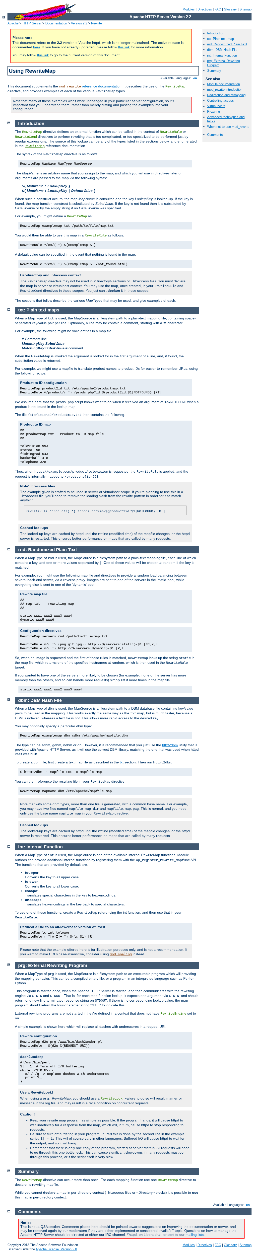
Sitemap (246, 9)
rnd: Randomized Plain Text (227, 44)
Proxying (213, 111)
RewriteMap (175, 86)
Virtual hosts (216, 106)
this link (124, 47)
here (36, 47)
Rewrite (96, 23)
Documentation (56, 23)
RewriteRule (171, 132)
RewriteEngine (173, 1014)
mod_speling (121, 954)
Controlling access (220, 100)
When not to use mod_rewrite (228, 127)
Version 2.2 (79, 23)
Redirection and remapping (226, 95)
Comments (215, 135)
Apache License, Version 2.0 (56, 1249)
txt (122, 762)
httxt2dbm (170, 745)
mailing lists (195, 1235)
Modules (189, 9)
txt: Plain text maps (221, 39)
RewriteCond (26, 137)
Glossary (230, 9)
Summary (214, 71)
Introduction (215, 33)
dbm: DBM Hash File (222, 50)
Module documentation (223, 84)
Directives (204, 9)
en (195, 78)
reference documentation (102, 86)
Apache (12, 23)
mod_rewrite (70, 86)
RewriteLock (112, 1099)
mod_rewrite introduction (224, 89)
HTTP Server (31, 23)
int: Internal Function (222, 55)
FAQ (218, 9)
